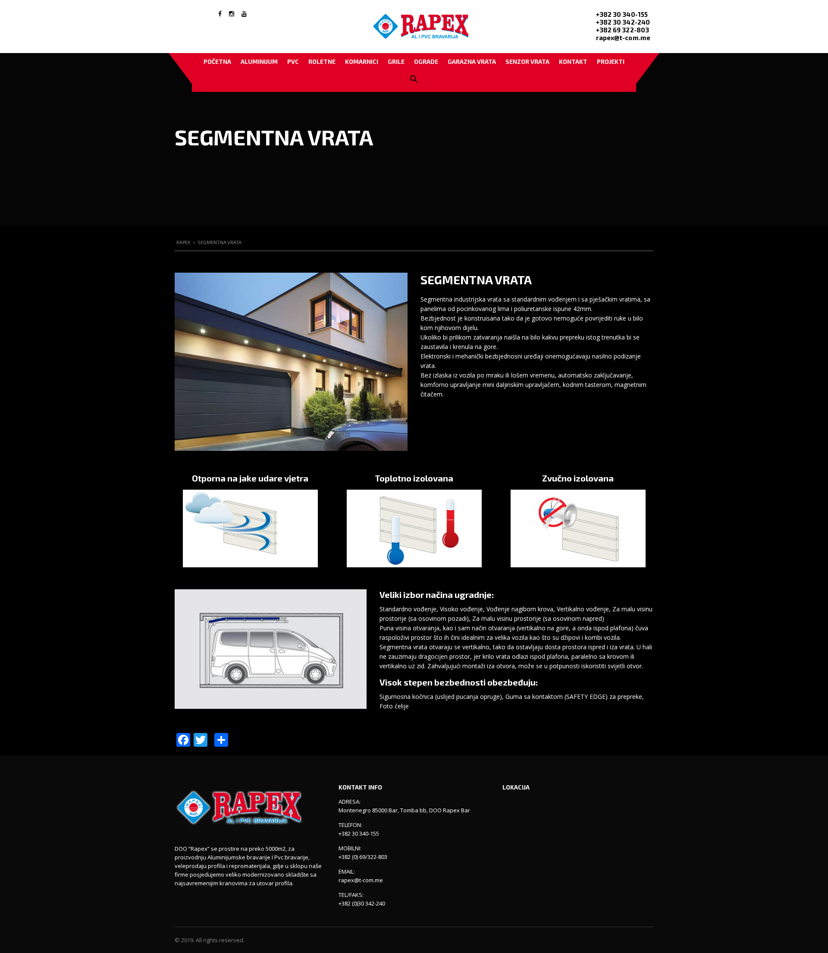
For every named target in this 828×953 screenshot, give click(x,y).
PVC (293, 61)
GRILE (396, 61)
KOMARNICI (361, 61)
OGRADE (426, 61)
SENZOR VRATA (527, 61)
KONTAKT (573, 61)
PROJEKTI (610, 61)
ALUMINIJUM (259, 61)
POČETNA (217, 61)
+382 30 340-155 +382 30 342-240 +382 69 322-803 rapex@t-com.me (623, 25)
